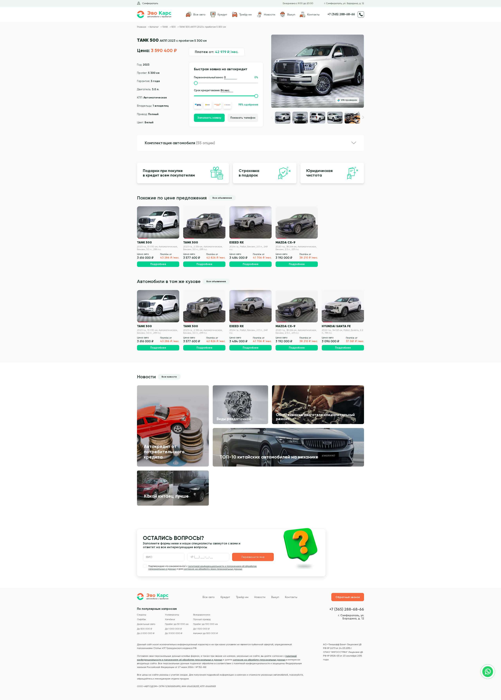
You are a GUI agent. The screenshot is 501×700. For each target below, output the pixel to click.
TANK (165, 26)
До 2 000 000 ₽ (145, 633)
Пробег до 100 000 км (205, 624)
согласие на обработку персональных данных (259, 659)
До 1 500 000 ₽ (201, 629)
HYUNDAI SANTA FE (336, 326)
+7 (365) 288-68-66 (341, 14)
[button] (363, 117)
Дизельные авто (146, 624)
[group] (317, 71)
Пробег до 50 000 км (176, 624)
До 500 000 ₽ (144, 629)
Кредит (225, 597)
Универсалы (172, 615)
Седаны (141, 615)
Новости (259, 597)
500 (173, 26)
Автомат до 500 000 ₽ (205, 633)
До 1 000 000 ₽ (173, 629)
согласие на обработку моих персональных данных (213, 569)
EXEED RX (236, 242)
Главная (142, 26)
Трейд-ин (242, 597)
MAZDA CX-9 (285, 242)
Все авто (209, 597)
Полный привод (202, 619)
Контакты (291, 597)
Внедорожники (201, 615)
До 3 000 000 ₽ (173, 633)
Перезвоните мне (253, 557)
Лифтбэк (141, 619)
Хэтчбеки (170, 619)
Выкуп (275, 597)
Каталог (154, 26)
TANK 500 (144, 242)
